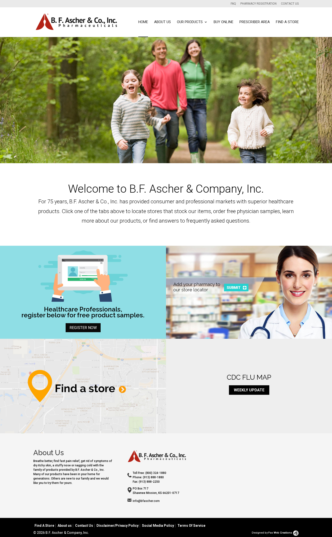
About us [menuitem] (162, 22)
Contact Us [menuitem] (290, 3)
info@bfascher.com (146, 501)
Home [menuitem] (143, 22)
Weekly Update (249, 390)
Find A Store (44, 526)
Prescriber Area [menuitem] (254, 22)
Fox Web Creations (280, 532)
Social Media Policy (158, 526)
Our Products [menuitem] (190, 22)
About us (65, 526)
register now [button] (83, 327)
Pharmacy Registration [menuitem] (258, 3)
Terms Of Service (191, 526)
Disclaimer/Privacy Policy (117, 526)
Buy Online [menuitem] (223, 22)
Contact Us (84, 526)
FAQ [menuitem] (233, 3)
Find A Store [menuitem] (287, 22)
